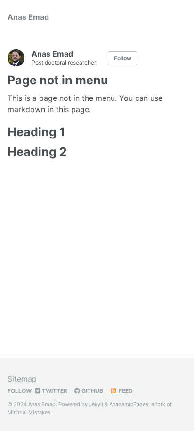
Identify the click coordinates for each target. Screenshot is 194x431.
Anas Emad (28, 17)
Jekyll (96, 404)
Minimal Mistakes (29, 412)
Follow (122, 58)
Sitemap (22, 378)
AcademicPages (128, 404)
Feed (125, 390)
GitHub (91, 390)
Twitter (53, 390)
